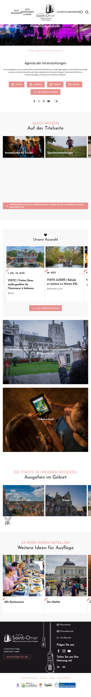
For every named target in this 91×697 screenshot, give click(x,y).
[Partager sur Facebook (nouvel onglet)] (34, 101)
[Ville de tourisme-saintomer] (40, 685)
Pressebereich (66, 631)
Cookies (52, 678)
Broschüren (65, 625)
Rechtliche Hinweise (29, 678)
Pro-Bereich (65, 638)
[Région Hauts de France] (65, 685)
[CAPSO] (17, 685)
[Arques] (48, 685)
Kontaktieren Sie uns (17, 657)
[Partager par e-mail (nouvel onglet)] (48, 101)
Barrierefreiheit (64, 678)
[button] (87, 12)
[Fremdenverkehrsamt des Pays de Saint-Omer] (45, 12)
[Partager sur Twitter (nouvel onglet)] (39, 101)
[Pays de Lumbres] (29, 685)
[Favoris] (81, 12)
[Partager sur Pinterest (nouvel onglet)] (44, 101)
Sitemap (43, 678)
